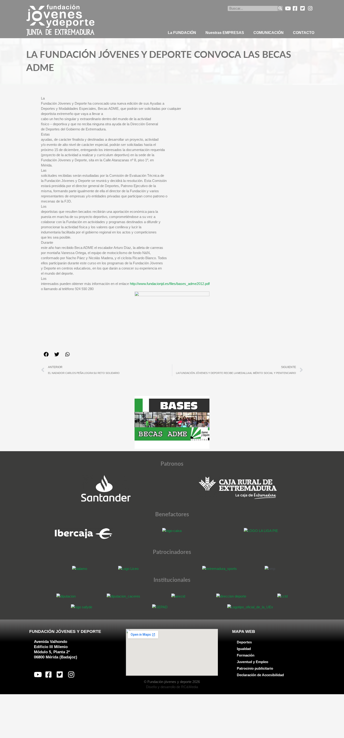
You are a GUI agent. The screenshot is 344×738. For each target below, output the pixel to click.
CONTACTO (303, 33)
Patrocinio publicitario (255, 668)
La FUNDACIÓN (182, 33)
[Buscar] (280, 8)
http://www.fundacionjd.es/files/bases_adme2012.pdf (170, 284)
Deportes (244, 642)
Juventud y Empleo (252, 662)
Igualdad (244, 649)
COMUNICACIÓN (268, 33)
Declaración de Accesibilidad (260, 675)
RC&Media (189, 687)
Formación (245, 655)
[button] (46, 354)
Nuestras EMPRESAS (224, 33)
